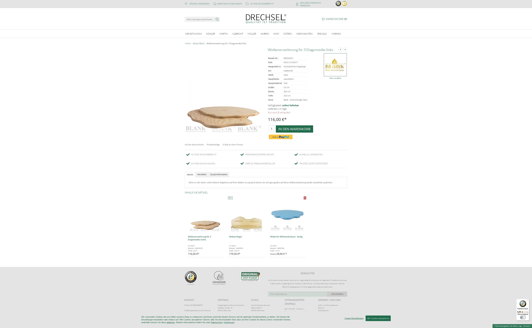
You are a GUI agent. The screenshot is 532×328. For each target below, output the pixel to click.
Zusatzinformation (218, 174)
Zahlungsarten (323, 310)
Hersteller (201, 174)
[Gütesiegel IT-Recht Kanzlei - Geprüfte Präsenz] (344, 3)
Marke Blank (198, 44)
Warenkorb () (336, 19)
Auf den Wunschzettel (194, 144)
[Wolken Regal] (246, 214)
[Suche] (217, 19)
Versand (526, 326)
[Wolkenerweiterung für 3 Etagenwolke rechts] (205, 214)
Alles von (335, 78)
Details (190, 174)
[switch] (523, 317)
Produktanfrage (213, 144)
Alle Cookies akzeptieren (378, 318)
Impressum (229, 322)
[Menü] (527, 300)
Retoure (321, 308)
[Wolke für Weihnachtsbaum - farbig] (287, 214)
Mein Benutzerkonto (310, 3)
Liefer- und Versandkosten (328, 305)
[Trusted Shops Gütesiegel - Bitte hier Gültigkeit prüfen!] (338, 3)
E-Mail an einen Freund (233, 144)
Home (188, 44)
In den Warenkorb (294, 129)
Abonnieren (337, 294)
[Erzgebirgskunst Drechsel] (266, 18)
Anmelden (305, 5)
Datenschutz (216, 322)
